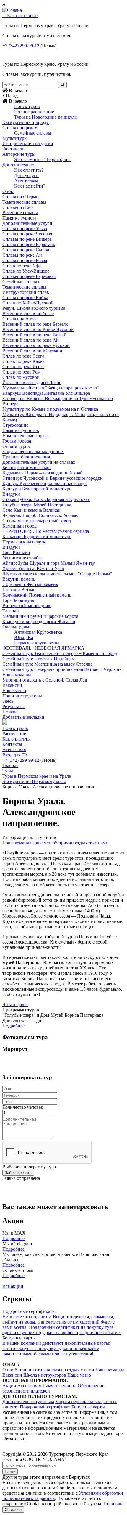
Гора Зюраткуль (18, 600)
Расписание (14, 733)
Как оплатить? (28, 170)
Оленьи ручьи (16, 626)
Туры (7, 770)
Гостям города (16, 440)
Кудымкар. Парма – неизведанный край (42, 472)
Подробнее (13, 1025)
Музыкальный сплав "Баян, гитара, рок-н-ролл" (50, 387)
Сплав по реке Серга (23, 355)
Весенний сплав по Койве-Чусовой (38, 329)
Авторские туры (18, 154)
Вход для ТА (15, 754)
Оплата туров (16, 446)
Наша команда (16, 674)
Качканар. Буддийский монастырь (36, 536)
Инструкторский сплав (25, 292)
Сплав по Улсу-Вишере (25, 270)
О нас (8, 191)
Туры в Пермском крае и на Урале (36, 776)
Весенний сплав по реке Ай (30, 340)
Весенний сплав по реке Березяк (35, 324)
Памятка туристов (20, 430)
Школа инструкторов (44, 1375)
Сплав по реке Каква (23, 361)
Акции (9, 1385)
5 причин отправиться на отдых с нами (54, 1369)
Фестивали (13, 148)
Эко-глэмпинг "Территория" (42, 159)
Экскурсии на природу (25, 122)
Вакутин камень (18, 579)
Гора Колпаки (16, 552)
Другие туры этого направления (35, 1477)
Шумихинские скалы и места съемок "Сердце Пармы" (57, 573)
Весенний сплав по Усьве (28, 313)
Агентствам (26, 180)
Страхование (15, 425)
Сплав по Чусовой (21, 377)
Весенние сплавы (20, 212)
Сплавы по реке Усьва (24, 228)
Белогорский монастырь (26, 467)
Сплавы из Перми (20, 196)
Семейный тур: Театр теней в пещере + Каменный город (59, 653)
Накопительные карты (25, 435)
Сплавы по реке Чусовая (27, 233)
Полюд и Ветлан (19, 589)
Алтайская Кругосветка (38, 632)
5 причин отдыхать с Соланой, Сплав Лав (44, 679)
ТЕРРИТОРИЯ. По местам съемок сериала (45, 531)
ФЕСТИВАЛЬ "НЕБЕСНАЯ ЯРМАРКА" (44, 648)
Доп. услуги (26, 175)
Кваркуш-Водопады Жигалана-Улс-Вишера (46, 393)
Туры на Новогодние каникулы (46, 116)
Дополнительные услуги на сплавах (38, 462)
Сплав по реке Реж (21, 371)
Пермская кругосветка (25, 541)
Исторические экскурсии (27, 143)
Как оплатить (16, 738)
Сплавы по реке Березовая (29, 276)
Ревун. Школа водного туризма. (34, 308)
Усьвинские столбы (22, 557)
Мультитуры (14, 138)
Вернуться (79, 1477)
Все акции (12, 1286)
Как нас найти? (29, 186)
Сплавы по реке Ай (22, 255)
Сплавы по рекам (20, 127)
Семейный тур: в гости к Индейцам (38, 658)
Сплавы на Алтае (20, 318)
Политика (113, 1503)
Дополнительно (18, 164)
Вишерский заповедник (26, 605)
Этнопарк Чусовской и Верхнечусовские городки (52, 478)
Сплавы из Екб (17, 207)
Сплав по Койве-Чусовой (27, 302)
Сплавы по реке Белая (24, 260)
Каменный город (19, 525)
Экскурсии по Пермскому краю (34, 781)
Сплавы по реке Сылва (25, 249)
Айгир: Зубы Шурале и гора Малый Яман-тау (48, 563)
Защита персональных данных (33, 451)
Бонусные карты (88, 1406)
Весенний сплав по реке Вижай (34, 334)
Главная (10, 765)
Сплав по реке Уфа (21, 265)
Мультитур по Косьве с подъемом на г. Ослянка (50, 409)
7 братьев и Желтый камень (30, 584)
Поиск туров (27, 106)
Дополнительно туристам (28, 1401)
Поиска (9, 711)
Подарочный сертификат (45, 1406)
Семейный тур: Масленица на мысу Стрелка (47, 663)
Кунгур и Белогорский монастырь (36, 488)
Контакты (12, 744)
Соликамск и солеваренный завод (36, 520)
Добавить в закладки (23, 717)
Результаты (13, 706)
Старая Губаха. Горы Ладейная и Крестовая (46, 499)
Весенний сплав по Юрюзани (32, 350)
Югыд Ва (23, 637)
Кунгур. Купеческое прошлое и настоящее (44, 483)
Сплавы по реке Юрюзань (28, 244)
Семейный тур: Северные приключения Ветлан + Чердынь (61, 669)
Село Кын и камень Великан (31, 509)
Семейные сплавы (32, 132)
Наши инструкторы (22, 695)
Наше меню (14, 690)
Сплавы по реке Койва (25, 297)
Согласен (13, 1509)
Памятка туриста (19, 217)
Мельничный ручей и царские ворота (40, 616)
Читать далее (15, 1004)
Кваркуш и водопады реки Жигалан (38, 621)
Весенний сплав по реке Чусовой (36, 345)
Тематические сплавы (24, 201)
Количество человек (22, 1107)
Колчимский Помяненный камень (36, 594)
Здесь (7, 701)
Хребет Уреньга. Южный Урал (33, 568)
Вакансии (12, 685)
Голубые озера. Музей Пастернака (36, 504)
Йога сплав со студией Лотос (31, 382)
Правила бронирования (26, 456)
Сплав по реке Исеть (23, 366)
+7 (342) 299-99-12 (20, 45)
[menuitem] (63, 106)
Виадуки (11, 494)
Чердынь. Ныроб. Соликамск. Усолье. (40, 515)
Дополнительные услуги (27, 223)
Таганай (10, 610)
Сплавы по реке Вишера (27, 239)
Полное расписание (34, 111)
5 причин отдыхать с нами (81, 842)
